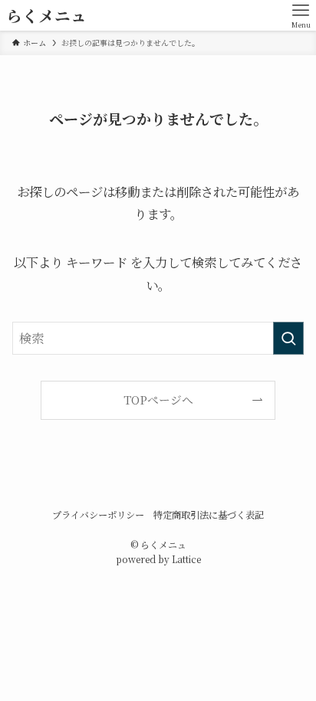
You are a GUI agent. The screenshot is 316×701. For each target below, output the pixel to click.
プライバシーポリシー (98, 515)
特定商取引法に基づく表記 (208, 515)
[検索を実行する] (288, 338)
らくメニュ (46, 16)
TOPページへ (158, 399)
